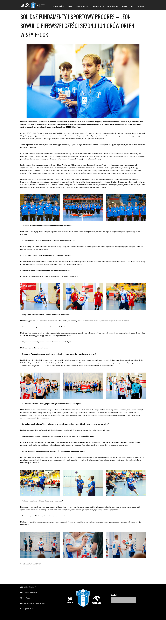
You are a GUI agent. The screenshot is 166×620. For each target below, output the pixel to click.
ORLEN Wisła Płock (32, 564)
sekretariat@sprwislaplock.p (34, 603)
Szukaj (114, 595)
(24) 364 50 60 (28, 609)
